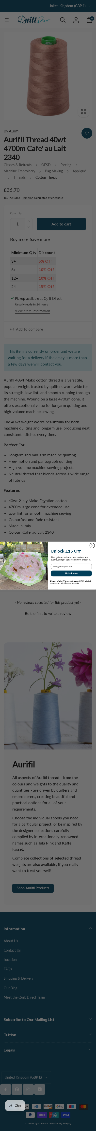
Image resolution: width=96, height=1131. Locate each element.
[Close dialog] (92, 545)
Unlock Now (71, 573)
